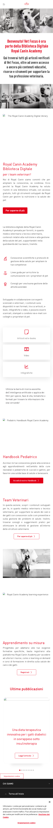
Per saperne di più (15, 210)
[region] (26, 813)
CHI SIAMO (8, 783)
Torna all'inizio (16, 793)
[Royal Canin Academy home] (27, 4)
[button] (19, 770)
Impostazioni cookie (12, 776)
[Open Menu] (4, 4)
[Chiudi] (49, 802)
